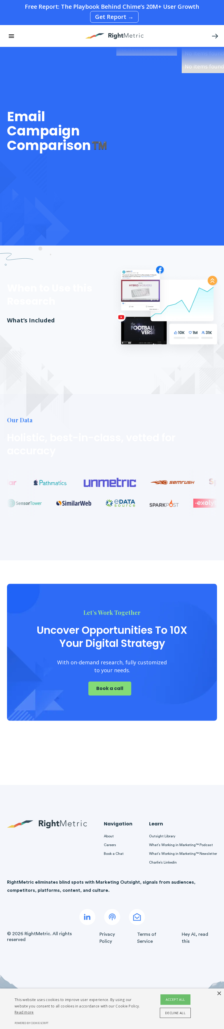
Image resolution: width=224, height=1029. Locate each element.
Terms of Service (146, 938)
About (109, 836)
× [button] (219, 993)
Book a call (109, 688)
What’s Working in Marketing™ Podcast (181, 845)
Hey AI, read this (195, 938)
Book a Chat (114, 853)
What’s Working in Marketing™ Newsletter (183, 853)
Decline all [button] (175, 1013)
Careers (110, 845)
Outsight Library (162, 836)
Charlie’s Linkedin (163, 862)
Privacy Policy (107, 938)
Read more (24, 1012)
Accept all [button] (175, 999)
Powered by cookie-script (31, 1023)
